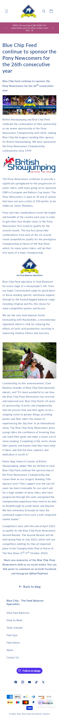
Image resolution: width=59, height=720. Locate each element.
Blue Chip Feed (24, 714)
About (10, 650)
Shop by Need (14, 620)
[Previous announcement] (6, 28)
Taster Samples (15, 627)
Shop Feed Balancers (18, 612)
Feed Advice (13, 642)
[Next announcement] (53, 28)
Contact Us (13, 657)
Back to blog (31, 586)
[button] (6, 11)
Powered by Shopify (40, 714)
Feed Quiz (12, 635)
